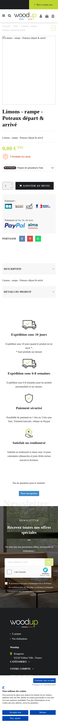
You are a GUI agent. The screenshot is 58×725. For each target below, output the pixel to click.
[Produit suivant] (54, 28)
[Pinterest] (30, 239)
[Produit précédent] (53, 28)
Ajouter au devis (36, 186)
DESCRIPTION (12, 269)
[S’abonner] (49, 562)
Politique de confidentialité (44, 685)
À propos (16, 633)
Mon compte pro (45, 4)
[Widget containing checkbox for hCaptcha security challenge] (28, 572)
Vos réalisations (19, 638)
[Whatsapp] (38, 239)
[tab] (29, 269)
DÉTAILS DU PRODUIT (17, 291)
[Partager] (22, 239)
